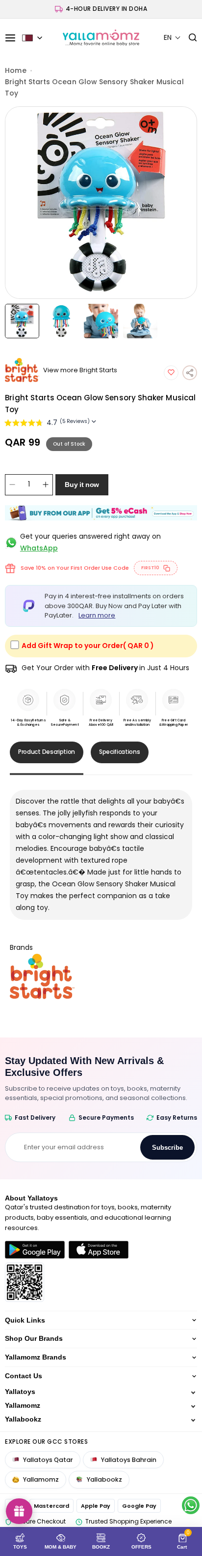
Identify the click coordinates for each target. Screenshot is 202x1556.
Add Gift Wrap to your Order (88, 645)
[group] (100, 202)
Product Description (46, 751)
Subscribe (167, 1147)
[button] (172, 37)
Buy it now (82, 484)
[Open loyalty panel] (19, 1511)
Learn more (96, 615)
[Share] (189, 372)
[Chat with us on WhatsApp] (191, 1505)
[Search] (189, 38)
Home (15, 70)
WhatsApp (39, 548)
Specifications (119, 751)
